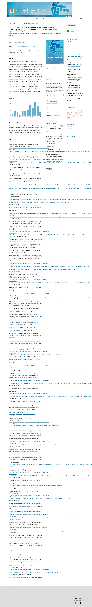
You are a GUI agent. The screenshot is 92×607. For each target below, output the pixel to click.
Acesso (83, 1)
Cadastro (79, 1)
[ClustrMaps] (67, 143)
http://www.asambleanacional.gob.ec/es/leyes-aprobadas (29, 173)
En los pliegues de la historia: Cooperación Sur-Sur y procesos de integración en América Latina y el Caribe (74, 78)
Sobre (37, 18)
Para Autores (69, 128)
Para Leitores (69, 126)
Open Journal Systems (72, 136)
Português (71, 31)
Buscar (82, 18)
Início (10, 23)
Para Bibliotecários (70, 130)
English (71, 34)
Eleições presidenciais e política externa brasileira (75, 97)
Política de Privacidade (29, 18)
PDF (49, 68)
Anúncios (20, 18)
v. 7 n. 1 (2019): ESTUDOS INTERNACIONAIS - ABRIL (28, 23)
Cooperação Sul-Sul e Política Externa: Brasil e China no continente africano (75, 56)
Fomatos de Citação (51, 95)
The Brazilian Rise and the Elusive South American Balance (73, 87)
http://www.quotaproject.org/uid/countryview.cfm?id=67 (22, 414)
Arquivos (13, 18)
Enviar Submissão (71, 25)
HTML (54, 68)
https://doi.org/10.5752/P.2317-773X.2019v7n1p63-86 (23, 46)
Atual (8, 18)
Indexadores (45, 18)
